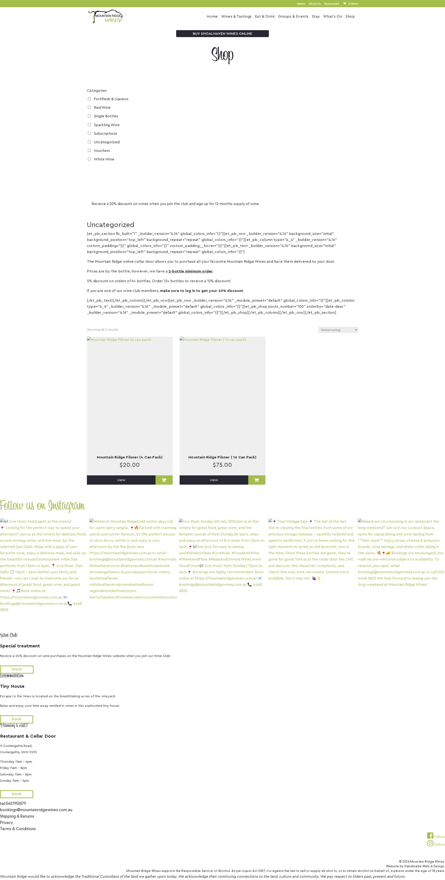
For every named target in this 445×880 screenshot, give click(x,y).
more (108, 210)
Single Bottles (106, 116)
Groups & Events (293, 16)
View (121, 480)
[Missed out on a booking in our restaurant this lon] (401, 572)
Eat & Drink (265, 16)
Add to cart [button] (164, 480)
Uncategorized (107, 142)
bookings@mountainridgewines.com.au (36, 810)
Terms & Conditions (18, 829)
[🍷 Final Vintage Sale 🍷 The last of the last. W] (312, 572)
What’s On (332, 16)
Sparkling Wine (107, 125)
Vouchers (102, 151)
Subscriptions (105, 133)
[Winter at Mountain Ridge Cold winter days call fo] (133, 572)
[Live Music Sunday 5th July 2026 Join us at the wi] (222, 572)
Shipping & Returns (17, 817)
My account (331, 3)
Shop (350, 16)
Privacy (6, 823)
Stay (316, 16)
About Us (315, 3)
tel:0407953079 (13, 804)
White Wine (104, 159)
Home (212, 16)
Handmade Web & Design (424, 866)
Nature (301, 3)
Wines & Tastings (236, 16)
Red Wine (102, 107)
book (16, 719)
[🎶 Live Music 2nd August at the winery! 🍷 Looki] (43, 572)
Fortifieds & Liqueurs (111, 99)
